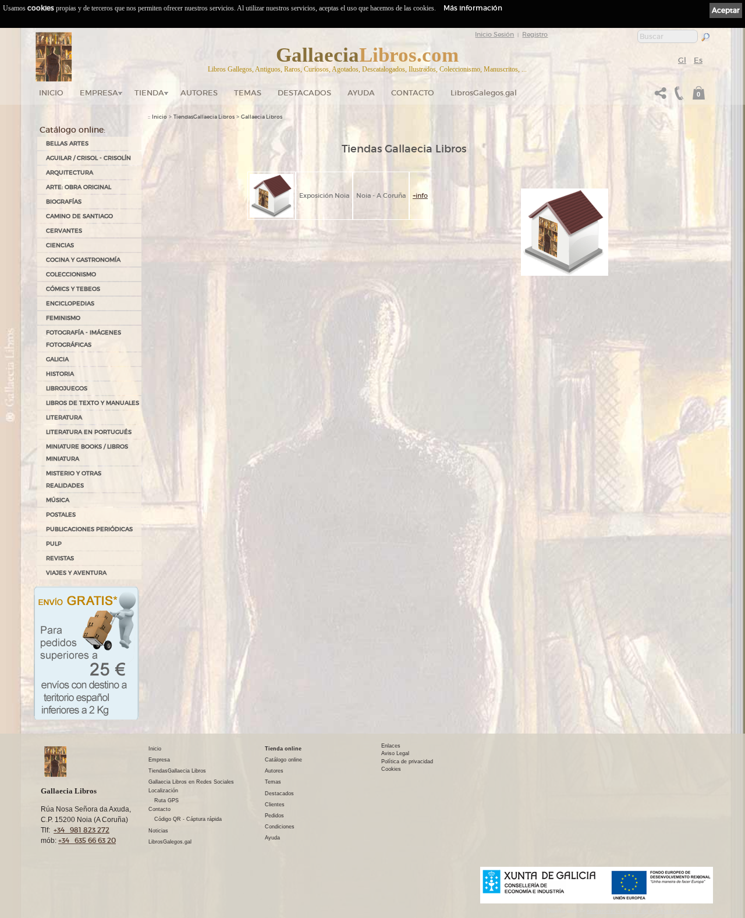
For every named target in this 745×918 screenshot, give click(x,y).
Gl (682, 60)
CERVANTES (64, 230)
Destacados (279, 793)
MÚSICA (57, 500)
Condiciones (280, 827)
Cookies (391, 769)
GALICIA (57, 359)
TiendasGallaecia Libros (204, 117)
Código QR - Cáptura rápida (188, 819)
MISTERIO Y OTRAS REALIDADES (73, 479)
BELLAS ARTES (67, 143)
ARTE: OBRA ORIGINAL (78, 187)
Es (698, 60)
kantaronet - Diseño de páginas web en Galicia (650, 911)
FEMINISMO (63, 318)
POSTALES (61, 514)
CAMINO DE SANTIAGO (79, 216)
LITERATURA (64, 417)
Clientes (275, 804)
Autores (199, 93)
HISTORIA (60, 374)
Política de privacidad (407, 761)
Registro (535, 34)
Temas (247, 93)
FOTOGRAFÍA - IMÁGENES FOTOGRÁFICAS (83, 338)
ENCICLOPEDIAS (70, 303)
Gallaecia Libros (261, 117)
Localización (163, 791)
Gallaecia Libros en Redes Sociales (191, 782)
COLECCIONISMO (71, 274)
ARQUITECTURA (69, 172)
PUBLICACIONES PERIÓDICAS (89, 529)
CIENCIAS (60, 245)
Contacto (412, 93)
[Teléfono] (677, 96)
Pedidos (274, 816)
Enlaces (390, 746)
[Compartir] (660, 96)
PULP (54, 543)
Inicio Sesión (494, 34)
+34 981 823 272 (81, 830)
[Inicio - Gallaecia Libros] (54, 57)
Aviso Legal (395, 753)
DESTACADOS (304, 93)
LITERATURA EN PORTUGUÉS (89, 432)
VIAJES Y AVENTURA (76, 573)
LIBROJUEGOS (66, 388)
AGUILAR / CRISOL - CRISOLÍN (88, 158)
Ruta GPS (166, 800)
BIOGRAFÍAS (63, 201)
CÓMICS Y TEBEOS (73, 289)
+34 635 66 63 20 (87, 840)
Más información (473, 7)
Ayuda (361, 93)
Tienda (149, 93)
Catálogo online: (72, 129)
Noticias (158, 831)
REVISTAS (60, 558)
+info (420, 195)
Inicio (51, 93)
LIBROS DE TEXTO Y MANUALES (92, 403)
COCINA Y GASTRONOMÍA (83, 260)
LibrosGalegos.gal (483, 93)
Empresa (99, 93)
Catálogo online (283, 760)
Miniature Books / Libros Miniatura (87, 452)
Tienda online (283, 749)
